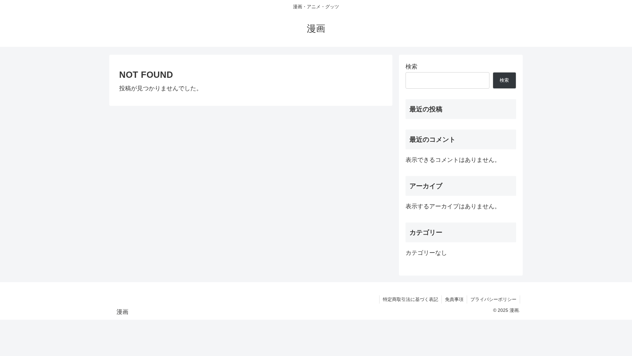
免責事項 (454, 299)
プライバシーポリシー (493, 299)
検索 (411, 66)
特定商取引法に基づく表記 (410, 299)
